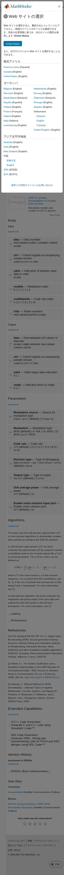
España (7, 102)
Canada (8, 71)
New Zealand (10, 151)
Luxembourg (10, 125)
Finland (7, 107)
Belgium (8, 88)
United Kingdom (42, 129)
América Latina (11, 67)
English (40, 120)
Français (41, 125)
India (6, 146)
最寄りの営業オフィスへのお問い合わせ (32, 185)
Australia (8, 142)
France (7, 111)
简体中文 (11, 160)
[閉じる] (59, 6)
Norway (38, 93)
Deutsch (41, 116)
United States (11, 76)
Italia (6, 120)
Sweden (38, 107)
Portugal (38, 102)
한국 (6, 174)
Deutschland (10, 97)
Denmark (8, 93)
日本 (6, 169)
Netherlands (40, 88)
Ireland (7, 116)
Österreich (39, 97)
